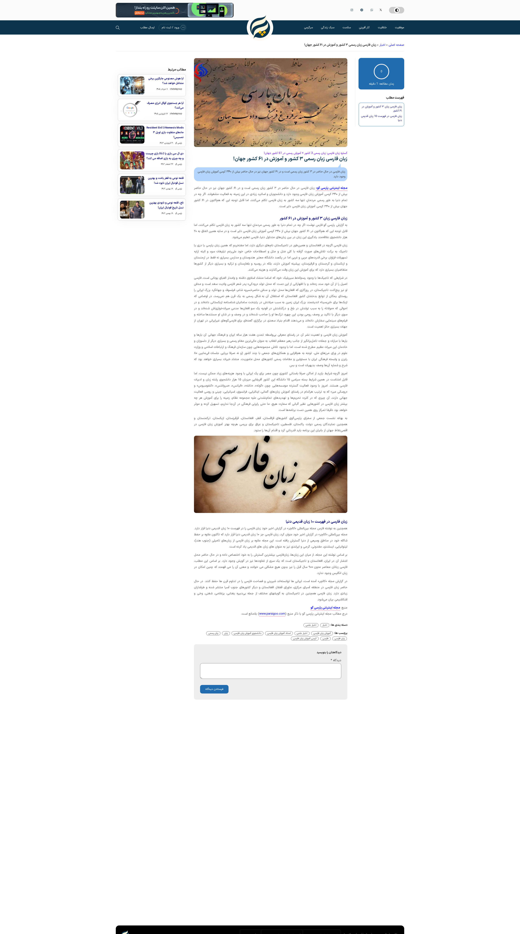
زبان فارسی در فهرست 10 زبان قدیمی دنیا (381, 118)
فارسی (325, 638)
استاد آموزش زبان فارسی (279, 633)
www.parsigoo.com (272, 614)
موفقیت (399, 27)
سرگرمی (308, 27)
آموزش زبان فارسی (322, 633)
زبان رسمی (213, 633)
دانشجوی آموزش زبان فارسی (247, 633)
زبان (226, 633)
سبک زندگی (327, 27)
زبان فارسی (340, 638)
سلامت (346, 27)
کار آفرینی (364, 27)
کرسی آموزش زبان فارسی (304, 638)
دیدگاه (336, 660)
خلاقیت (382, 27)
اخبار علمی (311, 625)
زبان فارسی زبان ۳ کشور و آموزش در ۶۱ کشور (382, 109)
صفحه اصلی (396, 45)
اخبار (382, 45)
